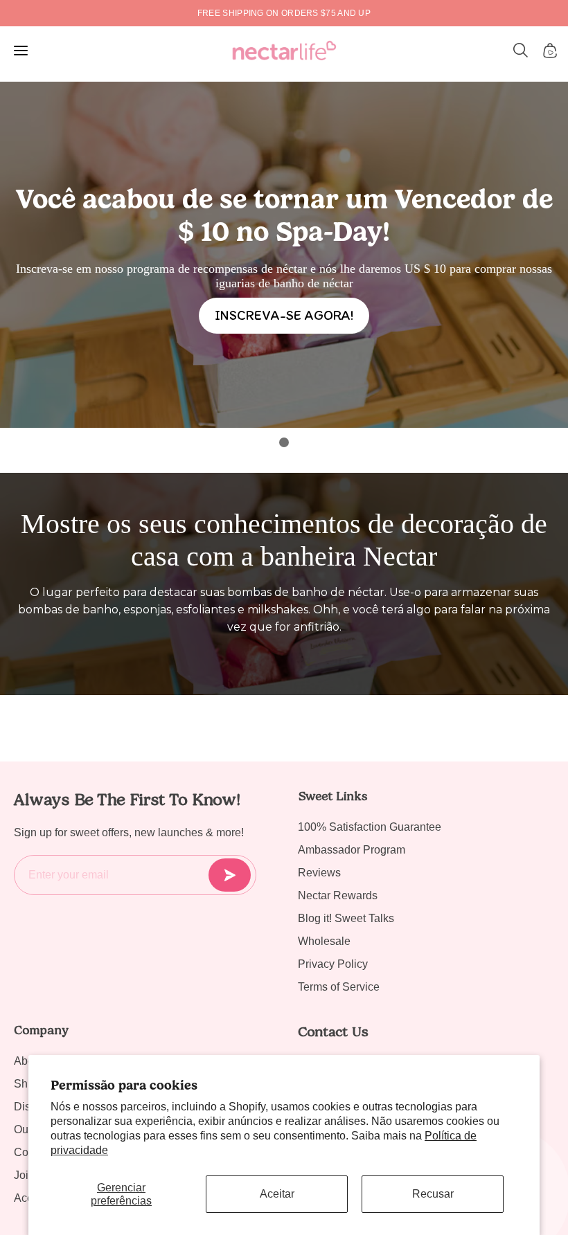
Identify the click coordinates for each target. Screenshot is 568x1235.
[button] (521, 50)
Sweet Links (332, 796)
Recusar (433, 1194)
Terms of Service (339, 987)
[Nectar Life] (284, 50)
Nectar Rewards (338, 895)
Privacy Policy (333, 964)
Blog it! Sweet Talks (346, 918)
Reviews (319, 872)
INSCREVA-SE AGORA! (284, 315)
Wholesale (324, 941)
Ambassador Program (351, 850)
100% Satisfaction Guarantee (369, 827)
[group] (284, 13)
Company (41, 1030)
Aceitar (277, 1194)
